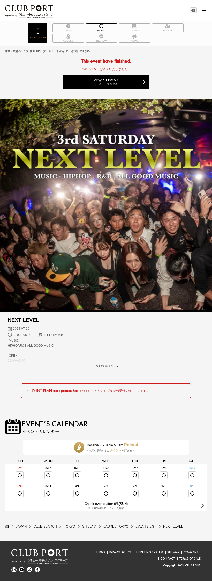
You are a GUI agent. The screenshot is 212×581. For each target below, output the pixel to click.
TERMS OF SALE (190, 558)
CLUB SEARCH (45, 526)
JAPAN (21, 526)
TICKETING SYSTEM (149, 552)
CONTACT (167, 558)
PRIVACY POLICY (120, 552)
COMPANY (191, 552)
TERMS (100, 552)
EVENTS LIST (145, 526)
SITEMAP (173, 552)
